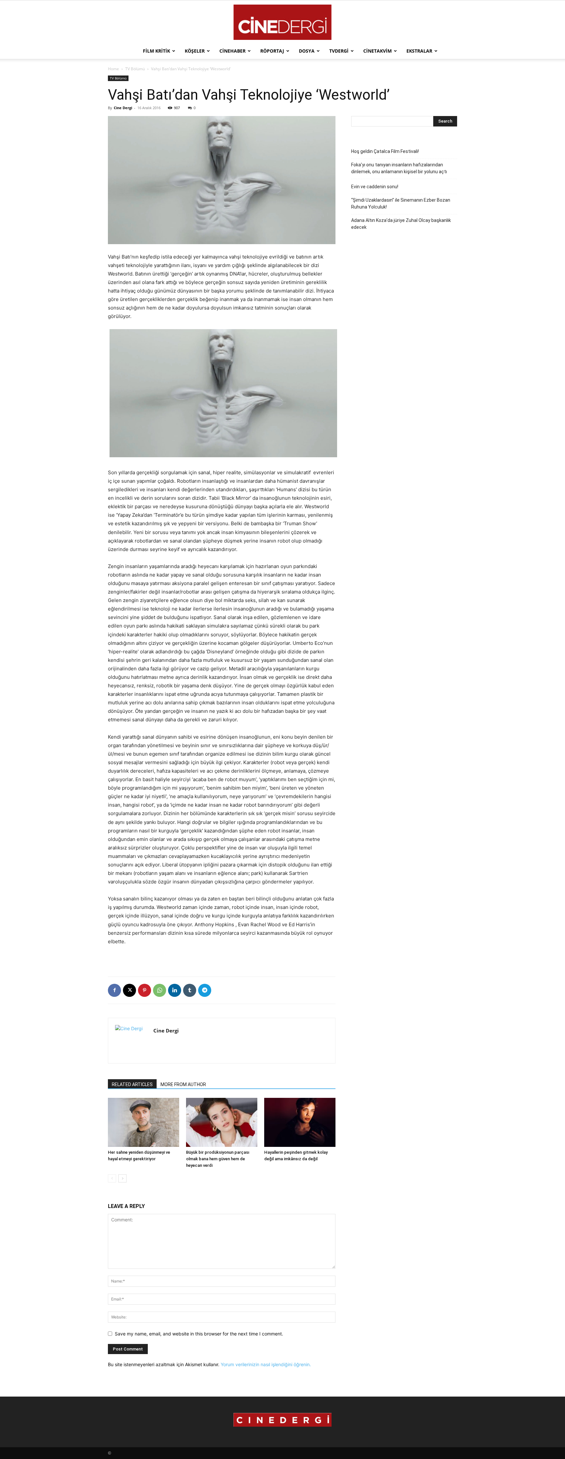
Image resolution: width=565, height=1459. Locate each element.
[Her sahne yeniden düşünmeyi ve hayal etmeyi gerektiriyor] (143, 1122)
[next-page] (122, 1178)
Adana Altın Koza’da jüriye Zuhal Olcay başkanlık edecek (401, 224)
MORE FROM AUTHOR (183, 1084)
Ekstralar (419, 51)
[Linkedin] (174, 990)
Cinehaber (232, 51)
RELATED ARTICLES (132, 1084)
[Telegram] (204, 990)
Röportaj (272, 51)
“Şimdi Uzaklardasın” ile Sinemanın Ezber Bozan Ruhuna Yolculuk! (400, 203)
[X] (129, 990)
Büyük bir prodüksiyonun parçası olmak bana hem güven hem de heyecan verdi (217, 1159)
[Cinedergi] (282, 22)
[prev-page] (112, 1178)
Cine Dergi (123, 107)
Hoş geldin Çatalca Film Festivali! (385, 151)
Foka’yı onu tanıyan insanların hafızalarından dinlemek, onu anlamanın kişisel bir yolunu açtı (399, 168)
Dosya (307, 51)
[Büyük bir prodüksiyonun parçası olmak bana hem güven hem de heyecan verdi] (221, 1122)
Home (113, 69)
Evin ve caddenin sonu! (374, 186)
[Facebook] (114, 990)
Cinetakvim (377, 51)
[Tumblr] (189, 990)
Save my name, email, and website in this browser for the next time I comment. (199, 1333)
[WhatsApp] (159, 990)
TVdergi (339, 51)
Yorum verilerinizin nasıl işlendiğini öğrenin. (266, 1364)
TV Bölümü (135, 69)
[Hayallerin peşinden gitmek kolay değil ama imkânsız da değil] (299, 1122)
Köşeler (195, 51)
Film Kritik (156, 51)
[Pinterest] (144, 990)
